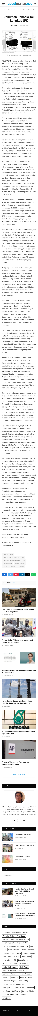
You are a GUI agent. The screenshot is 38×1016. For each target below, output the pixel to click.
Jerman (16, 957)
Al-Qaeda (6, 933)
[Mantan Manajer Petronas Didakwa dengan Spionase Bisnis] (19, 719)
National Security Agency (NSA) (15, 970)
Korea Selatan (23, 960)
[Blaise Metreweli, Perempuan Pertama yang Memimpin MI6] (19, 658)
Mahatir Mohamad (21, 964)
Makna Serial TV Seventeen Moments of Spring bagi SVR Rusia (25, 903)
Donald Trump (7, 563)
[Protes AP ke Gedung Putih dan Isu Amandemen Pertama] (19, 749)
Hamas (25, 953)
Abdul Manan (13, 25)
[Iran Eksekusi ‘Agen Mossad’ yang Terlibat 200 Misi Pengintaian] (19, 597)
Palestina (14, 977)
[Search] (35, 3)
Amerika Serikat (8, 554)
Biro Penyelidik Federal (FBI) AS (13, 557)
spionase (30, 988)
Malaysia (6, 967)
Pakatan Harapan (24, 974)
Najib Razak (23, 967)
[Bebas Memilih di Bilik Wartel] (7, 848)
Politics (23, 977)
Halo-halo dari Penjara (22, 856)
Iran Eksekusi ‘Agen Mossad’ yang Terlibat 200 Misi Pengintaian (24, 891)
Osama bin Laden (9, 974)
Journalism (7, 960)
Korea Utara (7, 964)
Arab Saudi (21, 936)
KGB (14, 960)
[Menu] (3, 3)
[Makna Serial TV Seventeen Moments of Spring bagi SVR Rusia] (19, 627)
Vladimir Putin (8, 995)
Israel (10, 957)
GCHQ (18, 953)
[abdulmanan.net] (20, 3)
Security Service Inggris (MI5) (14, 984)
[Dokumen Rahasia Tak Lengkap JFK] (19, 41)
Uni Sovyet (16, 991)
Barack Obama (8, 939)
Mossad (15, 967)
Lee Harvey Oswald (9, 566)
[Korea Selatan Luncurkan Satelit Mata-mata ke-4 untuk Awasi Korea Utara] (19, 688)
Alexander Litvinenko (20, 933)
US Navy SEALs (28, 991)
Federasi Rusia (8, 953)
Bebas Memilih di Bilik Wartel (24, 845)
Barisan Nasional (22, 939)
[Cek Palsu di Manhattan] (7, 837)
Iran (4, 957)
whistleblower (21, 995)
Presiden (21, 566)
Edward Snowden (27, 950)
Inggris (32, 953)
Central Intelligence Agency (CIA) (14, 560)
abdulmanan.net (13, 1011)
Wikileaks (6, 998)
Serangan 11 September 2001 (14, 988)
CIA (31, 946)
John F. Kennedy (20, 563)
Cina (4, 950)
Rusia (30, 977)
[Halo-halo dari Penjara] (7, 859)
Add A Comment (19, 775)
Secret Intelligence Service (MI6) (15, 981)
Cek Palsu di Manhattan (23, 834)
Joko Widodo (26, 957)
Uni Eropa (6, 991)
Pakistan (6, 977)
